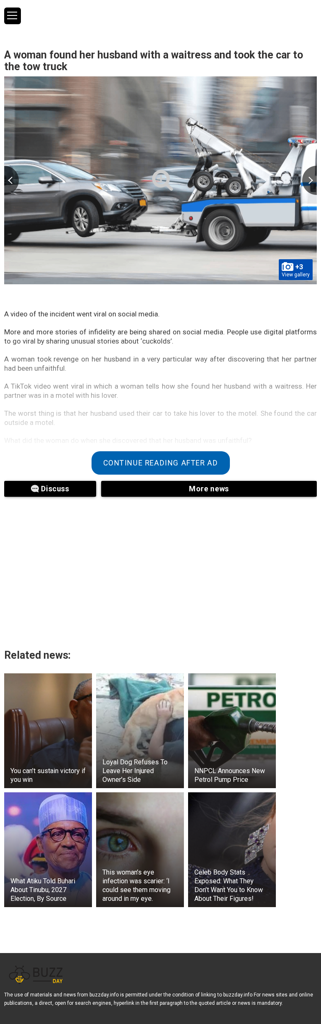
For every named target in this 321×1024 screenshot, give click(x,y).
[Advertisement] (108, 567)
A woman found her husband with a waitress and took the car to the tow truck (153, 61)
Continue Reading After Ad (160, 463)
